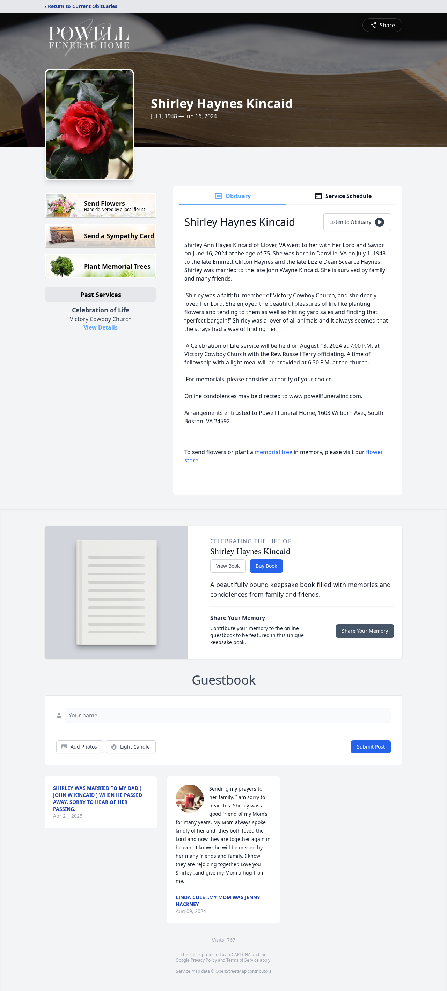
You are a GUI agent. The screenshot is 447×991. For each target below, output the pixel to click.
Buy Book (266, 565)
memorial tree (273, 452)
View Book (228, 565)
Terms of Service (242, 960)
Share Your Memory (365, 631)
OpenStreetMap (231, 971)
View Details (100, 327)
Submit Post (371, 746)
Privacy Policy (204, 960)
